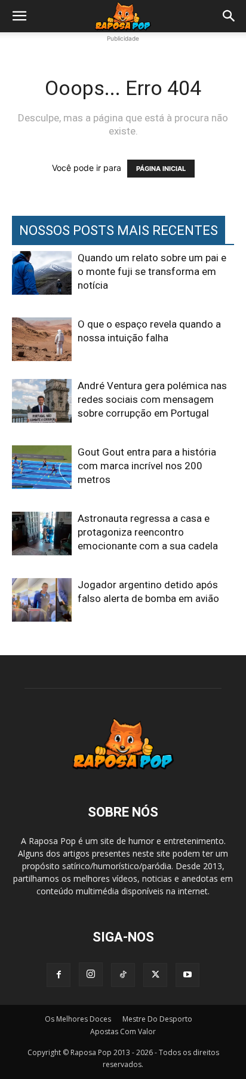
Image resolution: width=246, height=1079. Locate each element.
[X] (155, 975)
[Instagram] (91, 974)
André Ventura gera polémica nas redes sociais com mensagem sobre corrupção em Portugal (152, 399)
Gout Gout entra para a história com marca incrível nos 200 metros (147, 465)
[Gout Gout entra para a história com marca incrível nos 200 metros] (42, 467)
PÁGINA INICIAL (161, 168)
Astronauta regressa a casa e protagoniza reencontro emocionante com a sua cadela (148, 532)
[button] (19, 16)
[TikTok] (123, 975)
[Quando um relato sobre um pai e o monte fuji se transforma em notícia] (42, 273)
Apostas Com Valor (123, 1031)
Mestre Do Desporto (157, 1019)
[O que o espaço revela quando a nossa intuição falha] (42, 339)
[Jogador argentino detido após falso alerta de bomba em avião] (42, 600)
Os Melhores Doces (78, 1019)
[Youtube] (187, 975)
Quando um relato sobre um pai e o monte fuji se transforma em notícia (152, 271)
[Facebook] (58, 975)
